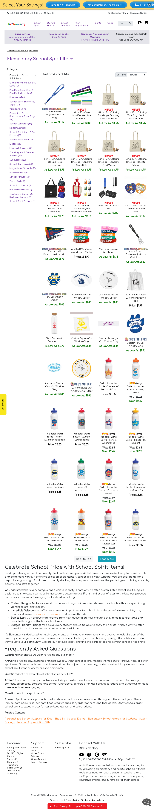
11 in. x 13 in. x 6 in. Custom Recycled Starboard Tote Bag (81, 208)
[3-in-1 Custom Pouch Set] (108, 187)
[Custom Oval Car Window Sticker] (81, 280)
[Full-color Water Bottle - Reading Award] (136, 368)
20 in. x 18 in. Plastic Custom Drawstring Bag (136, 298)
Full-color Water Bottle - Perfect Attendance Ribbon (54, 437)
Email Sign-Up (62, 748)
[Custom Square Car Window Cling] (81, 323)
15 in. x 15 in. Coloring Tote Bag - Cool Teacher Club (136, 115)
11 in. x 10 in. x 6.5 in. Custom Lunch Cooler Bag (54, 208)
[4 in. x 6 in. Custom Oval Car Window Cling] (54, 368)
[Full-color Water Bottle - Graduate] (54, 469)
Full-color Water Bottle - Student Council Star (108, 540)
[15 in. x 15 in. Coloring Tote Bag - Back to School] (136, 141)
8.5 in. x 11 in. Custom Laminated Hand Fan (135, 208)
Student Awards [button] (51, 24)
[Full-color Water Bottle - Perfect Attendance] (108, 419)
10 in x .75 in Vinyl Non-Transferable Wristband (81, 115)
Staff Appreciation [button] (82, 24)
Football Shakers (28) (20, 148)
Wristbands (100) (17, 109)
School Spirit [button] (37, 24)
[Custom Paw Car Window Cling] (136, 323)
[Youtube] (81, 755)
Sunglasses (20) (17, 160)
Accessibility (98, 800)
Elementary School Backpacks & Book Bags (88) (22, 116)
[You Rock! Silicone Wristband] (108, 234)
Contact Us (36, 748)
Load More (107, 559)
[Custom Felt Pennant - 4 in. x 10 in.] (54, 234)
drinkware (54, 614)
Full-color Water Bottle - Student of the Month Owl (136, 487)
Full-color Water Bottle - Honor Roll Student (136, 440)
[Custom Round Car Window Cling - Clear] (81, 368)
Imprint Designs (39, 762)
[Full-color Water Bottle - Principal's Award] (108, 469)
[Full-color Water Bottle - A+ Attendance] (81, 469)
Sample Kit (12, 759)
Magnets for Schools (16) (22, 168)
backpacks (39, 614)
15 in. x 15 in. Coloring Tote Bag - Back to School (136, 162)
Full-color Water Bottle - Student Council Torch (81, 437)
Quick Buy (12, 774)
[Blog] (104, 755)
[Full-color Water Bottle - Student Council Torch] (81, 419)
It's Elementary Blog (118, 13)
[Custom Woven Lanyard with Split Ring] (54, 94)
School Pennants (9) (20, 177)
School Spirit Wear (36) (21, 140)
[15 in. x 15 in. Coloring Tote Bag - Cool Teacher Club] (136, 94)
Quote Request (38, 759)
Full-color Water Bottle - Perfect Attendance (108, 440)
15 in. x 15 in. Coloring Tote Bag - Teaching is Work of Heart (109, 115)
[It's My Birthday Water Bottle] (81, 519)
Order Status (37, 753)
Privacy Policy (72, 800)
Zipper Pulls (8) (17, 181)
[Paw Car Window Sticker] (54, 280)
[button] (149, 4)
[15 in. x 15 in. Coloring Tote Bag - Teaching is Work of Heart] (108, 94)
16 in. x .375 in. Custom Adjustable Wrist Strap (135, 254)
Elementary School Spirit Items (22, 51)
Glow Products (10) (19, 173)
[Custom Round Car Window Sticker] (108, 280)
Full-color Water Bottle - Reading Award (135, 389)
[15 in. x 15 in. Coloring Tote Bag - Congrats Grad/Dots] (81, 141)
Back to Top (83, 559)
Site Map (85, 800)
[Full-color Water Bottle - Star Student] (136, 519)
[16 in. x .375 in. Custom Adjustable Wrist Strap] (136, 234)
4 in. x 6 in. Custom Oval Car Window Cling (54, 386)
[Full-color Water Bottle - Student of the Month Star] (108, 368)
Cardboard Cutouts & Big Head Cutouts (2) (21, 195)
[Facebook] (89, 755)
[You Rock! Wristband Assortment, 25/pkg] (81, 234)
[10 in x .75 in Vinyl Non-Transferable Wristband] (81, 94)
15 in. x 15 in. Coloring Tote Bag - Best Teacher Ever (54, 162)
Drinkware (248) (17, 97)
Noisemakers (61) (17, 128)
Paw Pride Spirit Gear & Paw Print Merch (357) (21, 91)
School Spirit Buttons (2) (22, 201)
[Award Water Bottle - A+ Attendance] (54, 519)
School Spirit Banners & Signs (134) (22, 103)
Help (33, 750)
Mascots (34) (16, 144)
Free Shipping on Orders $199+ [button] (105, 4)
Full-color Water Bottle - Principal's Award (108, 490)
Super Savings (14, 768)
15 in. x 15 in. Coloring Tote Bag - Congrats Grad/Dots (81, 162)
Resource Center (138, 13)
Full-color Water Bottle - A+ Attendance (81, 487)
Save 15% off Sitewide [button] (63, 4)
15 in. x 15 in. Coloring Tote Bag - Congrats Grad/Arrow (109, 162)
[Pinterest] (97, 755)
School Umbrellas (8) (20, 185)
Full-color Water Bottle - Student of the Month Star (109, 386)
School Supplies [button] (65, 24)
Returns (35, 756)
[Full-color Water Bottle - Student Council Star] (108, 519)
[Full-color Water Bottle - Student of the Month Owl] (136, 469)
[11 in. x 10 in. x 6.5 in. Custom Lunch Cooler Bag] (54, 187)
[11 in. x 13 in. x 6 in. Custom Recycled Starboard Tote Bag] (81, 187)
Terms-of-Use (57, 800)
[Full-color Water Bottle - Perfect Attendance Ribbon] (54, 419)
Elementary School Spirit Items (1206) (22, 84)
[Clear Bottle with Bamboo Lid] (54, 323)
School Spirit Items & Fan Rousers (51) (22, 133)
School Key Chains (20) (21, 164)
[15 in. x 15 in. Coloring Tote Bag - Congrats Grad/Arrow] (108, 141)
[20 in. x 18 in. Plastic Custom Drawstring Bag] (136, 280)
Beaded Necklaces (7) (20, 190)
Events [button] (98, 23)
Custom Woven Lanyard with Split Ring (54, 114)
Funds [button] (110, 23)
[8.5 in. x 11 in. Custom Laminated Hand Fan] (136, 187)
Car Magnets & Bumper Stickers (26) (21, 154)
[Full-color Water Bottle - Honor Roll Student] (136, 419)
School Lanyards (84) (20, 124)
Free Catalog (13, 771)
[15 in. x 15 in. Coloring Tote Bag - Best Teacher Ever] (54, 141)
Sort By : (121, 75)
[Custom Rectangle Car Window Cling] (108, 323)
